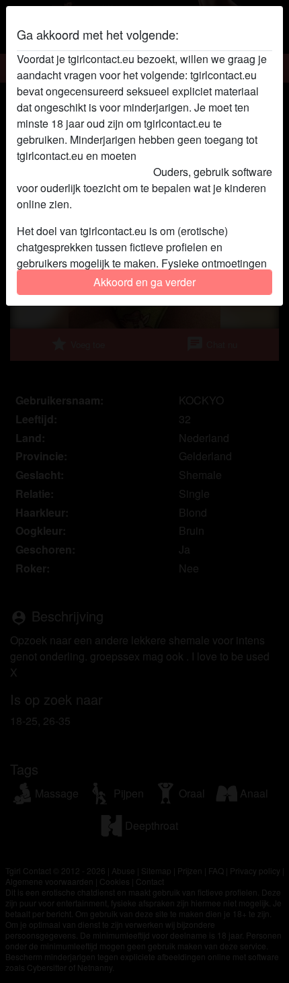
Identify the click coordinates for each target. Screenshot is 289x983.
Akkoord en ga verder (144, 282)
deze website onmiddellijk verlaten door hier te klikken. (139, 163)
